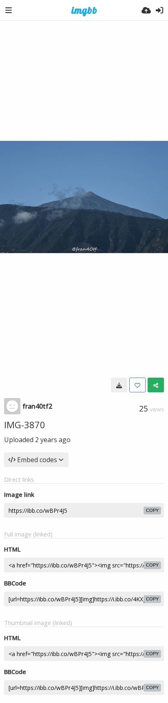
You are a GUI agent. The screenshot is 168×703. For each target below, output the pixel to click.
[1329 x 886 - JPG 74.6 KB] (119, 385)
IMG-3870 (24, 424)
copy (152, 510)
